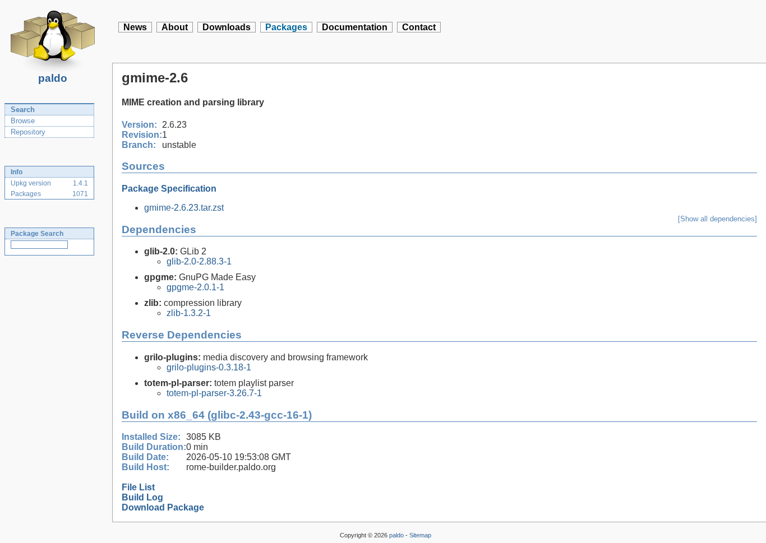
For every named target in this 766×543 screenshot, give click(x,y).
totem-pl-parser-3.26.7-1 (214, 393)
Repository (28, 132)
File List (138, 487)
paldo (52, 78)
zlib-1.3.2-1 (189, 313)
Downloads (226, 27)
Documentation (354, 27)
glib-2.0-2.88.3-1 (199, 261)
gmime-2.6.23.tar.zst (184, 207)
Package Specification (169, 188)
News (135, 27)
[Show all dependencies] (717, 219)
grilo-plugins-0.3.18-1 (209, 367)
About (174, 27)
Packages (286, 27)
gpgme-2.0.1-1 (195, 287)
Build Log (142, 497)
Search (23, 109)
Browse (23, 121)
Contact (419, 27)
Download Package (163, 507)
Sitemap (420, 535)
